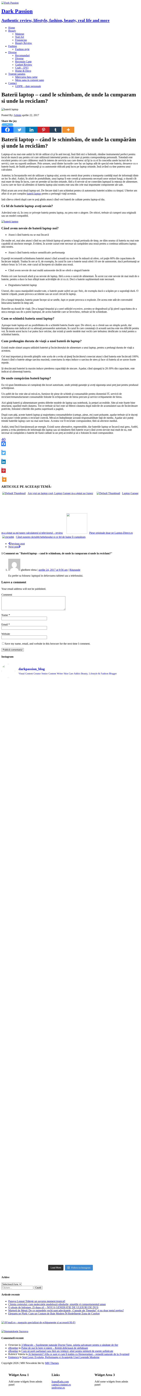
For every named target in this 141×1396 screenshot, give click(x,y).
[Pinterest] (43, 128)
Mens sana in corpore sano (29, 80)
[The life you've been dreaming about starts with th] (18, 821)
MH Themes (52, 1363)
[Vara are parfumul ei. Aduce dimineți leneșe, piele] (123, 733)
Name (5, 615)
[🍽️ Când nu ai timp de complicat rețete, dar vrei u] (88, 1088)
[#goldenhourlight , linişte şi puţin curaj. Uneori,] (53, 982)
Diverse (12, 52)
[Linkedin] (31, 128)
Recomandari (22, 55)
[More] (68, 128)
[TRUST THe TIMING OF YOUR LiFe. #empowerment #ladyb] (53, 689)
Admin (17, 115)
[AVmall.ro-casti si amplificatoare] (38, 1322)
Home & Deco (23, 70)
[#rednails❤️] (18, 977)
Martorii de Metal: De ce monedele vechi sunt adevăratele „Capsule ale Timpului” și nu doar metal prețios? (66, 1310)
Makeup (19, 33)
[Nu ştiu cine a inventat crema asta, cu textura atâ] (53, 1206)
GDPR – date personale (28, 86)
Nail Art (19, 36)
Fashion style (22, 49)
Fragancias (21, 40)
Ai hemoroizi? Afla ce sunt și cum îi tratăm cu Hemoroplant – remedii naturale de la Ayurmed (78, 1354)
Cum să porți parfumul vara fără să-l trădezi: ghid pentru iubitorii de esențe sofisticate (67, 1351)
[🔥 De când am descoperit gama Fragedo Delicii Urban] (53, 1087)
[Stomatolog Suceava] (14, 1331)
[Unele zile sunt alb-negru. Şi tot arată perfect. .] (18, 1159)
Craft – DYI (21, 67)
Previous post (17, 543)
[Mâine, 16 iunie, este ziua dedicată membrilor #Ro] (123, 1008)
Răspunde (74, 569)
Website (5, 633)
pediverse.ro (58, 1387)
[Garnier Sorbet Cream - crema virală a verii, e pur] (88, 1002)
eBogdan (13, 1348)
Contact (12, 83)
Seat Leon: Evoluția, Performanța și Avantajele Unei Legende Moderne (60, 1357)
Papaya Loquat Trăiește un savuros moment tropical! (36, 1301)
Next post (13, 546)
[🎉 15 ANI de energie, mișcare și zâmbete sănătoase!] (88, 1198)
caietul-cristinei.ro (61, 1384)
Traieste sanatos (16, 73)
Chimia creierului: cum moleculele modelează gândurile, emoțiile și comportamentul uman (57, 1304)
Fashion (12, 46)
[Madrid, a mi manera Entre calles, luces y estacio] (18, 693)
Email (4, 624)
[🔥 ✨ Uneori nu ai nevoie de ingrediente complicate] (18, 1095)
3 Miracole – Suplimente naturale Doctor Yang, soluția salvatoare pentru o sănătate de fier (69, 1344)
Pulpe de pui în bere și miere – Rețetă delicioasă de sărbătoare (54, 1348)
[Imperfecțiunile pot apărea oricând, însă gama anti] (88, 890)
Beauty (12, 30)
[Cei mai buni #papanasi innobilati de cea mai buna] (123, 814)
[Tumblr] (56, 128)
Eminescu (13, 1357)
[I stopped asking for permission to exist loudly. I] (123, 1165)
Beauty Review (23, 43)
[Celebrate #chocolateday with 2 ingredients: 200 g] (53, 816)
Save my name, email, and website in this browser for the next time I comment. (47, 643)
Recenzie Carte (23, 61)
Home (11, 27)
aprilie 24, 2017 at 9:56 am (53, 569)
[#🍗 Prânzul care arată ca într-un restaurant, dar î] (123, 1085)
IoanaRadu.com (60, 1381)
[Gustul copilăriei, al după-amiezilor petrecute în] (88, 743)
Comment (6, 594)
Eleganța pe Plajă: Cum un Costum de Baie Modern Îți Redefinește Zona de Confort (54, 1313)
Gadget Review (23, 64)
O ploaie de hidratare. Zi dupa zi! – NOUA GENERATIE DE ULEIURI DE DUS (53, 1307)
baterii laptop (34, 193)
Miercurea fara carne (26, 77)
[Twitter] (19, 128)
